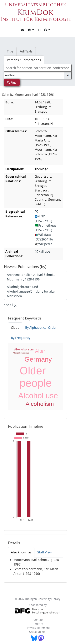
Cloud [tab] (15, 327)
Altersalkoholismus (21, 353)
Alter (40, 351)
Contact (38, 619)
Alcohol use (38, 395)
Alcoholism (40, 404)
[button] (31, 30)
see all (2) (11, 305)
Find (13, 82)
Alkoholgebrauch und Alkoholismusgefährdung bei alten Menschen (32, 291)
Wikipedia (45, 244)
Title (10, 51)
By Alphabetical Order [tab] (41, 327)
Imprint (38, 624)
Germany (38, 359)
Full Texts (26, 51)
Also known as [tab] (21, 552)
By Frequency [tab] (20, 338)
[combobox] (37, 68)
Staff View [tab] (44, 552)
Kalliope (44, 251)
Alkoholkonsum (24, 349)
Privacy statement (38, 628)
